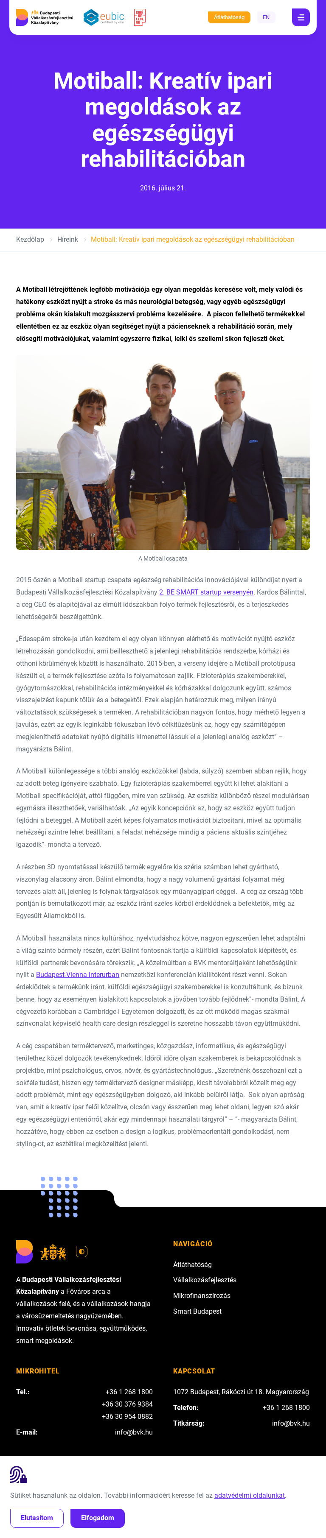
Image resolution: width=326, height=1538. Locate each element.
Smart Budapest (197, 1311)
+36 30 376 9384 (127, 1404)
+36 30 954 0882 (127, 1416)
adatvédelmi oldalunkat (249, 1495)
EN (266, 17)
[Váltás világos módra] (82, 1252)
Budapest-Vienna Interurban (77, 975)
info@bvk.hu (134, 1432)
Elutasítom (37, 1518)
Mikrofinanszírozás (201, 1296)
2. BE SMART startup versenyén (206, 592)
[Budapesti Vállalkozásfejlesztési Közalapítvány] (44, 17)
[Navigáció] (301, 17)
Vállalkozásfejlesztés (204, 1280)
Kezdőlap (30, 239)
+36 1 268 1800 (129, 1392)
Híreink (67, 239)
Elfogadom (97, 1518)
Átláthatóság (229, 17)
